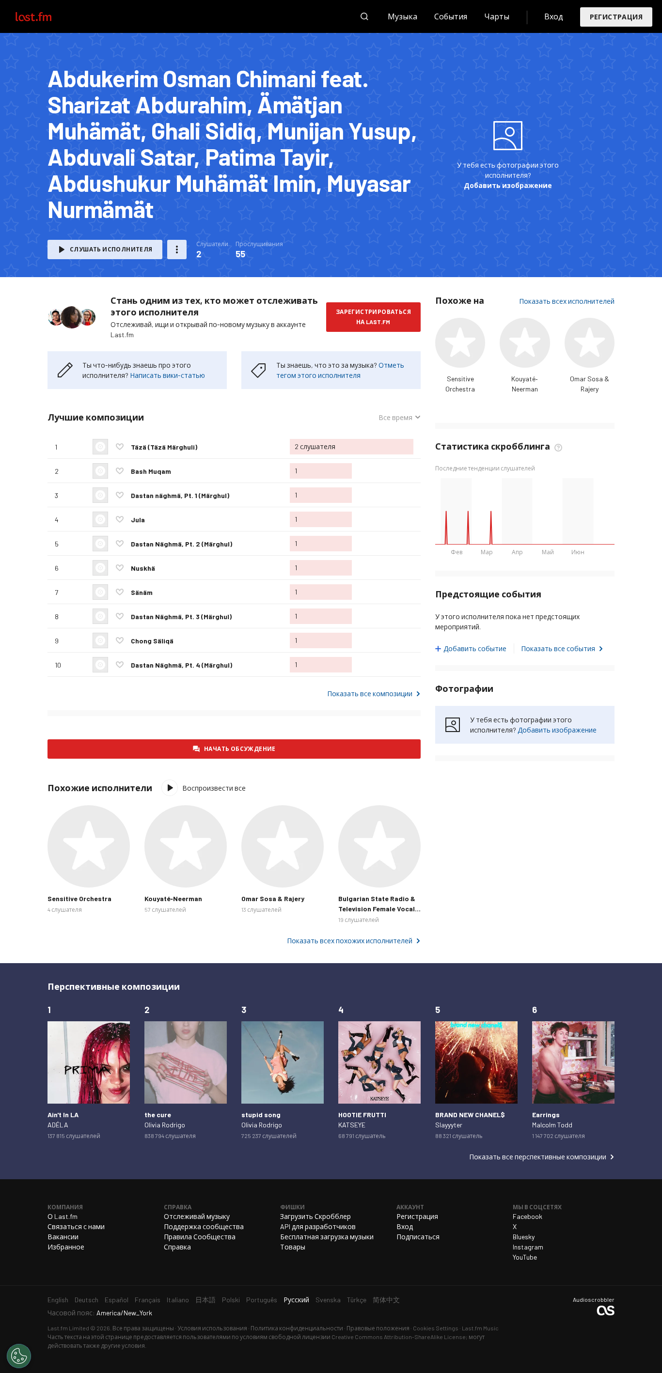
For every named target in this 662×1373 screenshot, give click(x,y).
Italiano (178, 1299)
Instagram (528, 1247)
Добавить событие (474, 648)
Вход (553, 16)
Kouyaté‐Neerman (173, 898)
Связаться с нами (76, 1226)
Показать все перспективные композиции (537, 1157)
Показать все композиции (369, 693)
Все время (398, 417)
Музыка (402, 16)
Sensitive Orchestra (79, 898)
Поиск (364, 16)
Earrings (546, 1114)
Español (116, 1299)
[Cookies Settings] (19, 1356)
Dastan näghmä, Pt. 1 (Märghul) (180, 495)
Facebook (527, 1216)
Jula (138, 519)
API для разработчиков (318, 1226)
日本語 (205, 1299)
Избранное (65, 1247)
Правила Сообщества (200, 1237)
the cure (157, 1114)
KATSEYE (351, 1125)
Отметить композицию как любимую (119, 446)
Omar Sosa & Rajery (272, 898)
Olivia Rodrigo (164, 1125)
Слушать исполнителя (111, 249)
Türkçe (356, 1299)
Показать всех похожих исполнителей (349, 940)
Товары (292, 1247)
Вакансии (63, 1237)
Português (261, 1299)
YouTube (525, 1257)
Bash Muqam (151, 471)
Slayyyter (448, 1125)
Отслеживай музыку (197, 1216)
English (57, 1299)
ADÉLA (57, 1125)
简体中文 (386, 1299)
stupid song (261, 1114)
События (450, 16)
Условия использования (212, 1328)
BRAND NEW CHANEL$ (470, 1114)
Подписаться (418, 1237)
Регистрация (616, 17)
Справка (177, 1247)
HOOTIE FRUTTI (362, 1114)
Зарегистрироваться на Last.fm (373, 316)
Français (147, 1299)
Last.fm (45, 16)
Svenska (328, 1299)
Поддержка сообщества (204, 1226)
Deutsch (86, 1299)
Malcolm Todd (552, 1125)
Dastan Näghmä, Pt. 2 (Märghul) (181, 544)
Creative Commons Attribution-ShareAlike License (398, 1336)
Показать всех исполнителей (567, 301)
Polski (231, 1299)
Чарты (496, 16)
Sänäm (142, 592)
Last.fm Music (480, 1328)
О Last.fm (62, 1216)
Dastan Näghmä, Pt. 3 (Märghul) (181, 616)
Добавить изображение (508, 185)
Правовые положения (378, 1328)
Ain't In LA (63, 1114)
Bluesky (524, 1237)
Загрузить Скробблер (315, 1216)
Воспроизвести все (214, 788)
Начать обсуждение (240, 748)
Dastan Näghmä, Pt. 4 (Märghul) (181, 665)
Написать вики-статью (167, 375)
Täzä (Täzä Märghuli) (164, 447)
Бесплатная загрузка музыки (327, 1237)
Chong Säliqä (152, 641)
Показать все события (558, 648)
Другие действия (177, 249)
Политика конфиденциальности (297, 1328)
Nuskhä (143, 568)
